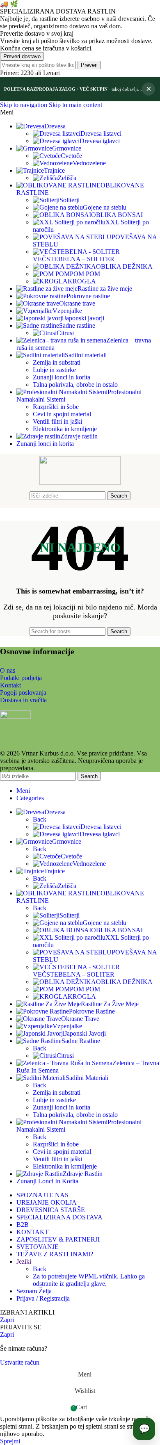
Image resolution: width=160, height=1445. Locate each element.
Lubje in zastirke (54, 369)
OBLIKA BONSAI (117, 214)
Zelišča (67, 177)
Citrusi (65, 332)
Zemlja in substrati (56, 362)
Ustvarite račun (19, 1362)
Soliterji (69, 199)
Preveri (89, 65)
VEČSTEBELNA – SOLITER (73, 259)
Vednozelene (89, 163)
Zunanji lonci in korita (61, 377)
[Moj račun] (137, 495)
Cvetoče (71, 155)
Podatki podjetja (21, 677)
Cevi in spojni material (62, 414)
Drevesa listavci (100, 133)
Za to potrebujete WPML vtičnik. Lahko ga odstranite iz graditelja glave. (89, 1280)
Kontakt (10, 685)
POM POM (85, 273)
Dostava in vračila (23, 699)
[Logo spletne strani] (80, 482)
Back (39, 819)
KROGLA (82, 281)
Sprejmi (10, 1441)
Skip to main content (75, 104)
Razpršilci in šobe (56, 406)
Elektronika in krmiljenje (65, 428)
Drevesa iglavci (100, 140)
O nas (7, 670)
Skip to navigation (24, 104)
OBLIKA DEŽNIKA (124, 266)
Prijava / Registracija (43, 1298)
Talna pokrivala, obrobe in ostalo (75, 384)
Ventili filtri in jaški (57, 421)
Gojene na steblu (104, 207)
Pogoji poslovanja (23, 692)
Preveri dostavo (22, 56)
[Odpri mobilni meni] (22, 495)
